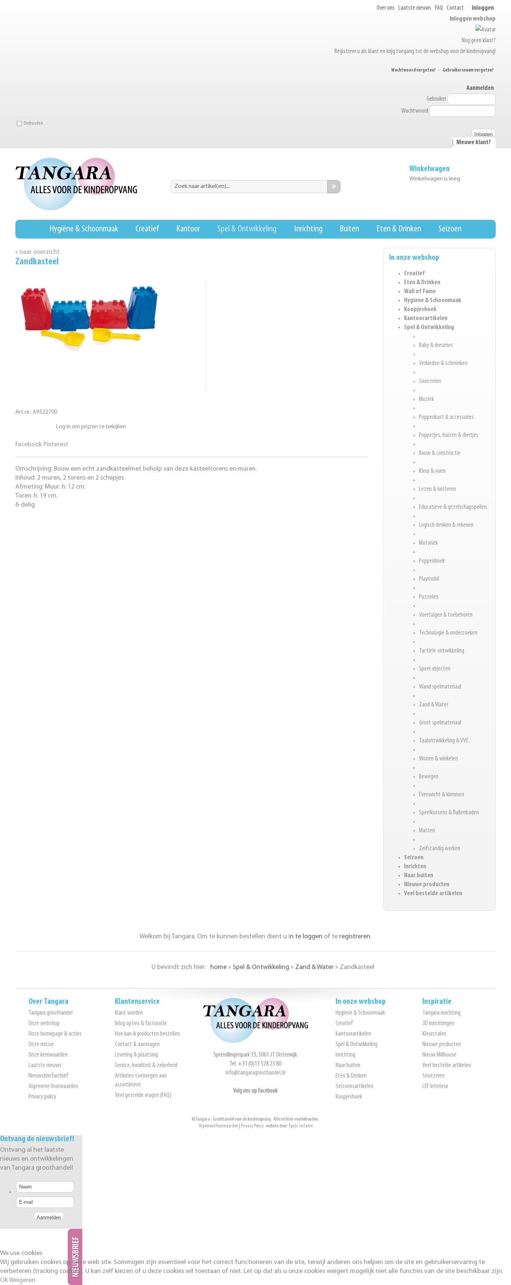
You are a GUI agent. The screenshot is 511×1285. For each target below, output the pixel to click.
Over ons (386, 8)
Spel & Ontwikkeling (246, 229)
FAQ (439, 8)
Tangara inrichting (441, 1013)
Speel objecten (434, 669)
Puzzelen (428, 597)
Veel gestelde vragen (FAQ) (143, 1095)
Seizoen (450, 229)
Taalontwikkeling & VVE (443, 741)
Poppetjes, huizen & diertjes (448, 435)
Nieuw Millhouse (439, 1055)
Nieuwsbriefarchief (48, 1076)
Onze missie (41, 1044)
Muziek (426, 399)
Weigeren (22, 1280)
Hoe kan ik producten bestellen (147, 1034)
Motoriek (428, 543)
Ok (4, 1280)
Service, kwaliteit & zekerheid (146, 1065)
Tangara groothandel (50, 1013)
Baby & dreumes (436, 345)
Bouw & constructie (439, 453)
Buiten (349, 229)
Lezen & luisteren (437, 489)
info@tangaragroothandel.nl (255, 1073)
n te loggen (306, 936)
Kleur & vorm (432, 471)
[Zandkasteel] (90, 353)
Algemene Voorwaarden (53, 1086)
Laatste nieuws (414, 8)
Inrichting (308, 229)
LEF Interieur (435, 1086)
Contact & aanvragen (137, 1044)
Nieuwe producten (426, 884)
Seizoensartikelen (354, 1086)
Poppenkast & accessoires (446, 417)
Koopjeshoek (420, 309)
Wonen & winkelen (438, 759)
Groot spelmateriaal (440, 723)
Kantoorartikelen (425, 318)
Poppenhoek (432, 561)
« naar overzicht (37, 252)
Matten (427, 830)
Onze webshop (43, 1023)
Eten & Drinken (398, 229)
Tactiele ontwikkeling (441, 651)
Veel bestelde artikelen (433, 893)
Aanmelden (480, 88)
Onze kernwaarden (48, 1055)
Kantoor (188, 229)
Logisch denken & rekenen (446, 525)
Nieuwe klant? (473, 142)
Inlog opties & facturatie (141, 1023)
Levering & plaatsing (136, 1055)
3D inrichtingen (438, 1023)
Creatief (147, 229)
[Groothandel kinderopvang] (255, 1041)
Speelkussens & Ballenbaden (449, 812)
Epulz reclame (301, 1126)
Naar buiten (418, 875)
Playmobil (429, 579)
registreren (354, 936)
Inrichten (415, 866)
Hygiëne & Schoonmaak (83, 229)
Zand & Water (433, 705)
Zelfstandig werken (439, 848)
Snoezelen (430, 381)
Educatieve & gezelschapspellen (453, 507)
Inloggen (483, 8)
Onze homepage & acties (55, 1034)
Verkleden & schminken (443, 363)
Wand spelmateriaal (440, 687)
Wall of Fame (420, 291)
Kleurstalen (434, 1034)
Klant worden (129, 1013)
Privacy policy (42, 1097)
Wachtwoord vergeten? (413, 70)
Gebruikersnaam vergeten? (468, 70)
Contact (455, 8)
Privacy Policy (252, 1126)
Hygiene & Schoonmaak (432, 300)
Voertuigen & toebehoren (445, 615)
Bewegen (428, 777)
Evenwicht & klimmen (441, 795)
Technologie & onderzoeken (448, 633)
